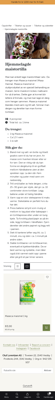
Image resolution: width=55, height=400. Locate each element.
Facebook (35, 348)
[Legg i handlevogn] (46, 327)
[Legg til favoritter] (47, 277)
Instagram (21, 348)
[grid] (27, 266)
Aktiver (47, 370)
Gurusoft (27, 386)
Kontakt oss (9, 345)
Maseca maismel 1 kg (16, 316)
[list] (18, 266)
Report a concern (41, 345)
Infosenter (23, 345)
